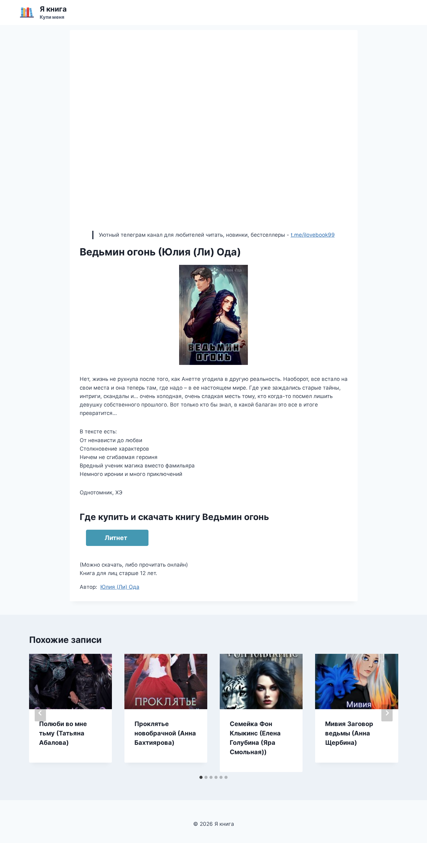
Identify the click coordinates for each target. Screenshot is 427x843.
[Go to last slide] (40, 712)
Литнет (116, 538)
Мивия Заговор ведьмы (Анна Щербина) (349, 733)
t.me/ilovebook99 (313, 235)
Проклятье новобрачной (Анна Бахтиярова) (165, 733)
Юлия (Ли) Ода (119, 587)
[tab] (201, 777)
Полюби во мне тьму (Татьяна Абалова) (63, 733)
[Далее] (387, 712)
